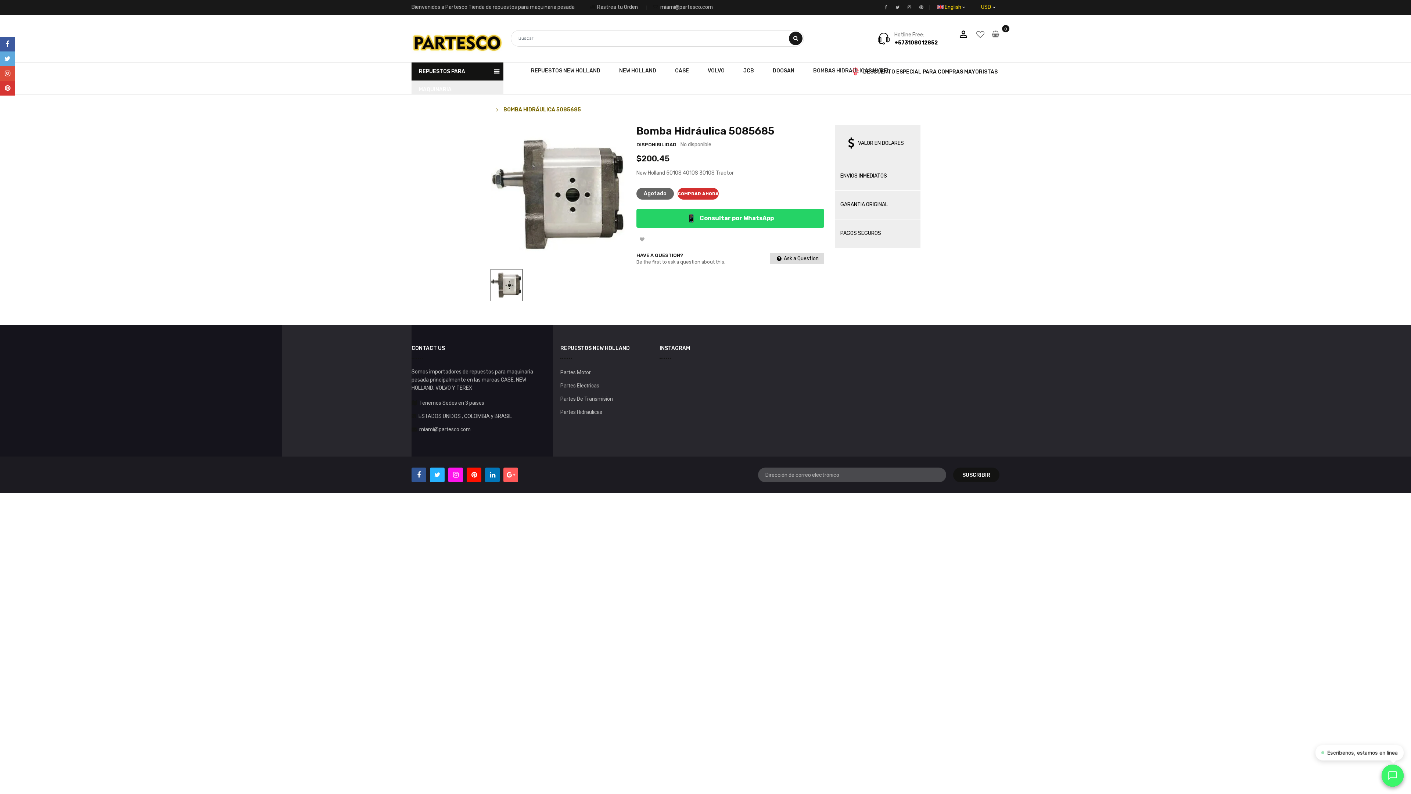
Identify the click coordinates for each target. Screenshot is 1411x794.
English (953, 7)
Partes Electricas (579, 386)
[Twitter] (7, 58)
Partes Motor (575, 372)
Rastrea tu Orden (617, 7)
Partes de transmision (586, 399)
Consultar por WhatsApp (730, 218)
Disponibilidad (656, 144)
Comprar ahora (698, 193)
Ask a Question (801, 258)
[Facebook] (7, 44)
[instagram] (7, 73)
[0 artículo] (995, 39)
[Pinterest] (7, 88)
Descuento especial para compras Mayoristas (930, 72)
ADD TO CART (811, 779)
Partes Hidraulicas (581, 412)
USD (994, 7)
